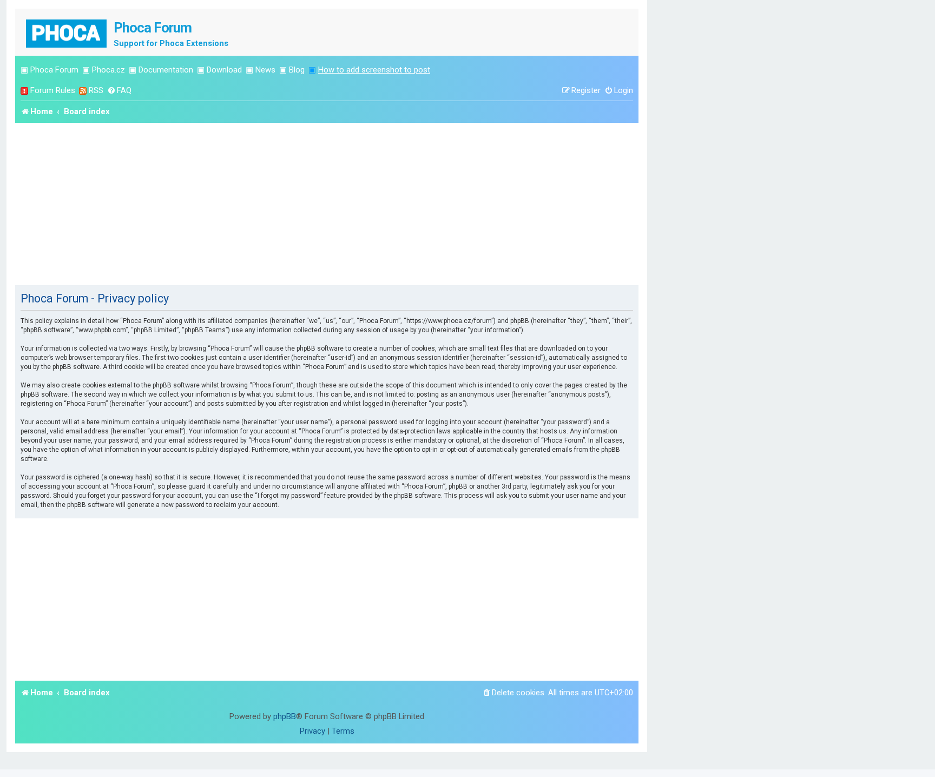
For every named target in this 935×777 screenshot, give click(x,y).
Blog (297, 70)
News (265, 70)
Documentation (166, 70)
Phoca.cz (108, 70)
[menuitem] (119, 91)
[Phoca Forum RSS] (83, 91)
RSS (96, 90)
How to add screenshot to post (374, 70)
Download (224, 70)
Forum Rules (52, 90)
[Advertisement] (326, 204)
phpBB (284, 716)
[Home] (67, 32)
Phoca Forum (54, 70)
